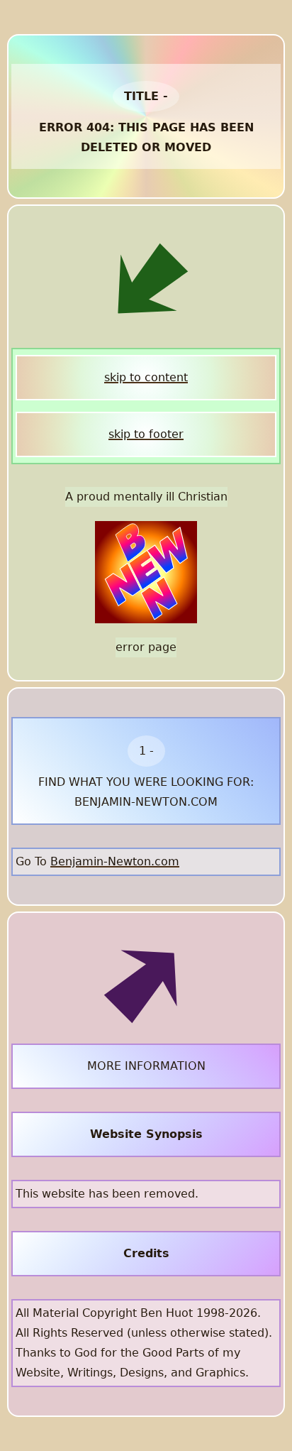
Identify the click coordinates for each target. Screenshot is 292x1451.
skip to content (146, 377)
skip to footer (146, 434)
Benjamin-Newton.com (114, 861)
